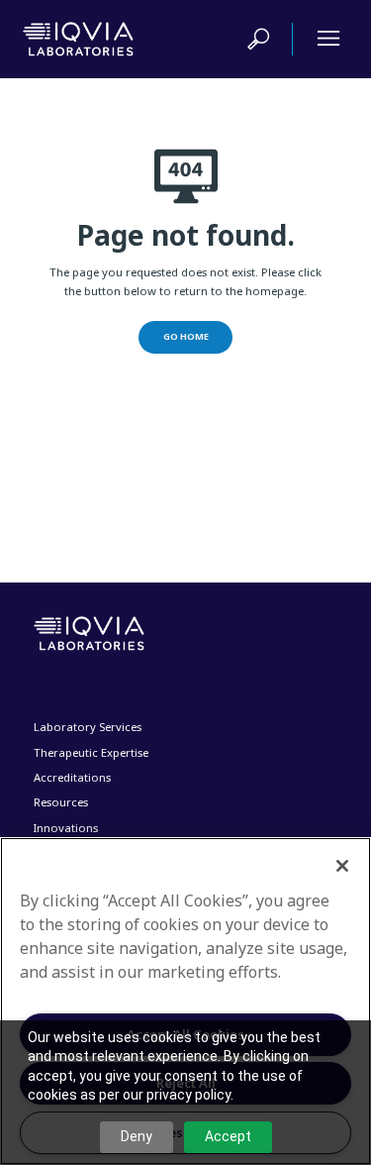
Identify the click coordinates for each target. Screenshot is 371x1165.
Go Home (186, 336)
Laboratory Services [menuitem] (87, 726)
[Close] (342, 866)
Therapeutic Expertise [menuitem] (91, 752)
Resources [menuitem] (61, 801)
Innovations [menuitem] (66, 827)
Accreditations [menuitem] (72, 777)
